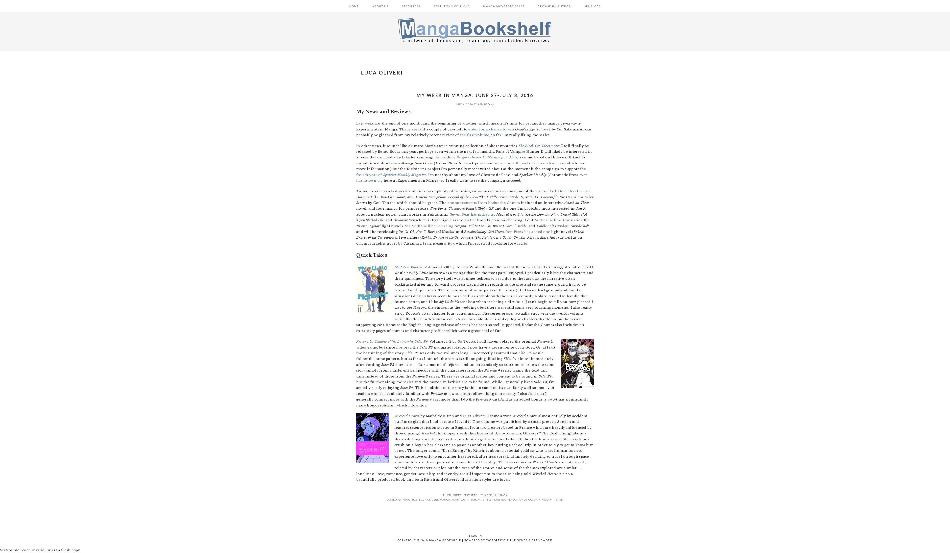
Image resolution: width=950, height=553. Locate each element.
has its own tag (369, 180)
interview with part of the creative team (529, 163)
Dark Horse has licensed (570, 191)
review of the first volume (465, 135)
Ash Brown (486, 104)
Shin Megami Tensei (549, 499)
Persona (513, 499)
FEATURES (470, 495)
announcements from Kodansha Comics (484, 203)
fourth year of (391, 175)
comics (412, 499)
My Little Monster (492, 499)
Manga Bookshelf (475, 30)
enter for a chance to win (491, 129)
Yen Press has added (524, 232)
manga (445, 499)
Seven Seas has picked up (473, 214)
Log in (476, 535)
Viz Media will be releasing (429, 226)
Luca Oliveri (428, 499)
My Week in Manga (493, 495)
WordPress (496, 540)
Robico (527, 499)
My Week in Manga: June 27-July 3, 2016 (475, 95)
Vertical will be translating (559, 220)
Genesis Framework (534, 540)
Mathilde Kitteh (463, 499)
